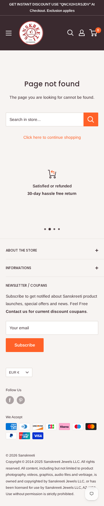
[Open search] (70, 33)
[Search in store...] (90, 119)
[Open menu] (9, 33)
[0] (93, 32)
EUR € (14, 372)
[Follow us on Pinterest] (21, 400)
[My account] (82, 33)
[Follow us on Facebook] (10, 400)
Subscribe (24, 345)
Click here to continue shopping (52, 137)
